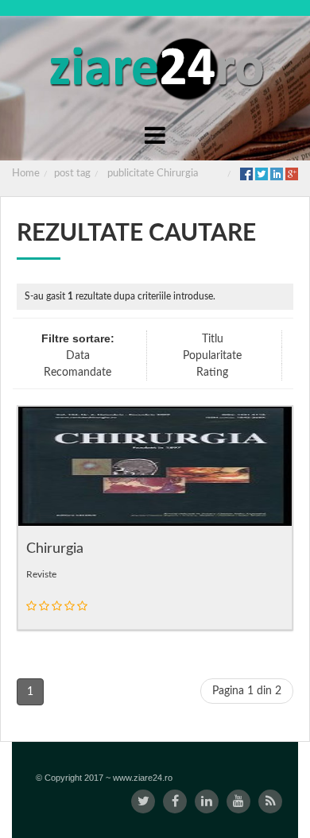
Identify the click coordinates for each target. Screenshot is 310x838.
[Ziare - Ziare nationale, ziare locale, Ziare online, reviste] (155, 67)
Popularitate (212, 355)
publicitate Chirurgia (152, 173)
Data (78, 355)
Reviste (41, 574)
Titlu (212, 339)
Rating (212, 372)
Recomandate (77, 372)
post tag (72, 173)
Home (26, 173)
